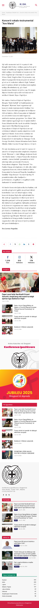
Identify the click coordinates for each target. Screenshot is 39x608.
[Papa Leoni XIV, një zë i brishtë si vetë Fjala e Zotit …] (7, 545)
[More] (33, 244)
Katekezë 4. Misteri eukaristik (23, 327)
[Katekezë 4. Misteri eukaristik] (7, 330)
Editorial (17, 545)
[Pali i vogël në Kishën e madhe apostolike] (7, 565)
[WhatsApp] (20, 244)
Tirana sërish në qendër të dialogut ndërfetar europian (25, 317)
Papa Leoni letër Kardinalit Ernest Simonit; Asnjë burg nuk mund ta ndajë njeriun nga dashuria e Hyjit (18, 296)
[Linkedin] (24, 244)
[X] (15, 244)
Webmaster (19, 605)
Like (8, 256)
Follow (19, 256)
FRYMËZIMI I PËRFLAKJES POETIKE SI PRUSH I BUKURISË (24, 452)
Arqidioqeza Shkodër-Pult (12, 12)
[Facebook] (10, 244)
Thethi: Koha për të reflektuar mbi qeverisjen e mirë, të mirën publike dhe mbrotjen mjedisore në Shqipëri (25, 553)
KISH (2, 290)
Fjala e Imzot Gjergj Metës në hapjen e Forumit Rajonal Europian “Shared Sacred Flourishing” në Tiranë (25, 308)
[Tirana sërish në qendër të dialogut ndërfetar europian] (7, 320)
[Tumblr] (29, 244)
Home (3, 12)
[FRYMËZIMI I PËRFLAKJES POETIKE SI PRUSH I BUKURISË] (7, 455)
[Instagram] (6, 495)
